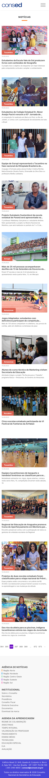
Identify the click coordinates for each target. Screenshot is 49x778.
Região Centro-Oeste (12, 676)
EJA (3, 746)
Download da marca (10, 711)
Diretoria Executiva (10, 705)
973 (40, 646)
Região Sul (8, 683)
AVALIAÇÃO (7, 749)
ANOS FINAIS (7, 725)
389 (25, 646)
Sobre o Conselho (9, 693)
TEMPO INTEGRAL (10, 728)
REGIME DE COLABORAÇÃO (14, 722)
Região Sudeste (10, 680)
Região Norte (9, 670)
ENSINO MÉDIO (8, 737)
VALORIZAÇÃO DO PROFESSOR (15, 731)
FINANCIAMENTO (9, 734)
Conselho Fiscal (8, 702)
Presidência (7, 699)
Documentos (7, 708)
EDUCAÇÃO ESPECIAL (11, 743)
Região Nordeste (10, 673)
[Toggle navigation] (43, 5)
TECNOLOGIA (8, 740)
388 (21, 646)
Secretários (7, 696)
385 (6, 646)
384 (2, 646)
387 (16, 646)
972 (35, 646)
